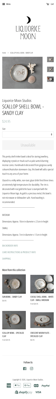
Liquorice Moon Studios (34, 379)
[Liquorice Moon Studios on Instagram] (31, 369)
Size (4, 128)
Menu (8, 4)
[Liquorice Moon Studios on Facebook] (24, 369)
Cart (52, 4)
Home (4, 52)
